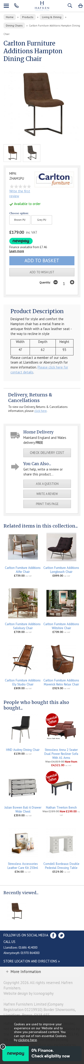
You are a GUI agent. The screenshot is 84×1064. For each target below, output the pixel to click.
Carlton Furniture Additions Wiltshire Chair (61, 626)
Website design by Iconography (29, 993)
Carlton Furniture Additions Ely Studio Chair (23, 682)
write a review (47, 494)
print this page (47, 504)
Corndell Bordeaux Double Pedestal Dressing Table (61, 866)
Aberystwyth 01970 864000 (21, 953)
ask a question (47, 484)
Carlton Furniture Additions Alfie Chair (23, 570)
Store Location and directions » (32, 961)
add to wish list (42, 272)
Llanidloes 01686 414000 (20, 947)
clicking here (27, 1039)
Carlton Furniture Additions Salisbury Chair (23, 626)
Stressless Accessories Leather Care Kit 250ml (22, 866)
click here (40, 411)
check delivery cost (47, 452)
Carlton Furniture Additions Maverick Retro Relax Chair (61, 682)
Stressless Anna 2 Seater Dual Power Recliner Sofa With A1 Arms (61, 754)
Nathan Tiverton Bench (61, 807)
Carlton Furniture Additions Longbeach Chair (61, 570)
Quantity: (45, 282)
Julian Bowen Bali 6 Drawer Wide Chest (22, 809)
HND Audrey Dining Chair (22, 750)
